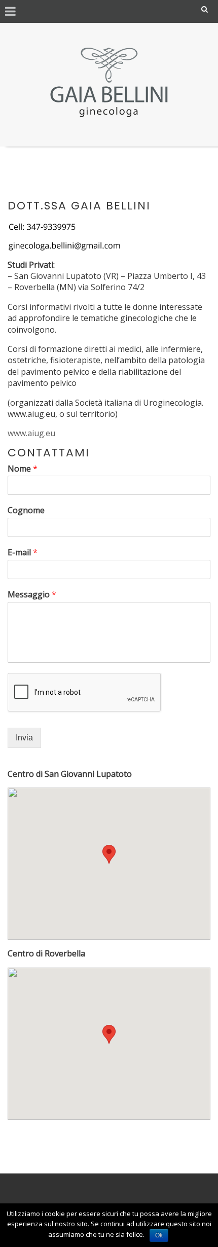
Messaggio (32, 594)
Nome (23, 469)
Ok (159, 1235)
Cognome (26, 510)
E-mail (23, 552)
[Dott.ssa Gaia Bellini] (109, 82)
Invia (24, 737)
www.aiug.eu (31, 433)
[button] (109, 854)
